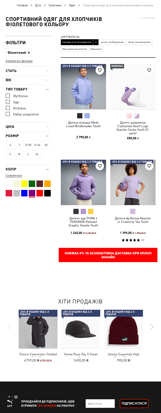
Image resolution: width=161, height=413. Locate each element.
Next (151, 327)
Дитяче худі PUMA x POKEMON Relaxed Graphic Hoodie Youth (83, 221)
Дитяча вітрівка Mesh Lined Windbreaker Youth (83, 124)
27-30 (28, 145)
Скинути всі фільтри (19, 61)
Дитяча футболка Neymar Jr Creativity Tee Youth (133, 219)
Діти (38, 5)
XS (46, 145)
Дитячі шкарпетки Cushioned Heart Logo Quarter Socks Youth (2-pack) (132, 128)
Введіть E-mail (95, 403)
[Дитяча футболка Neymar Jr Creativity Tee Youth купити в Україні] (133, 182)
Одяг (72, 5)
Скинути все (14, 175)
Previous (9, 327)
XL (37, 154)
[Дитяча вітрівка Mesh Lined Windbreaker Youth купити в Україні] (83, 86)
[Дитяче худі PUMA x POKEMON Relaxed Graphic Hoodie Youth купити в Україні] (83, 182)
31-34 (37, 145)
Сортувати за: (70, 37)
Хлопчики (55, 5)
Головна (22, 5)
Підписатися (134, 403)
